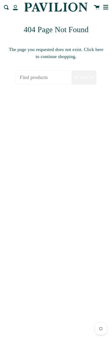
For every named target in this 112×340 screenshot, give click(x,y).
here (99, 49)
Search (84, 77)
